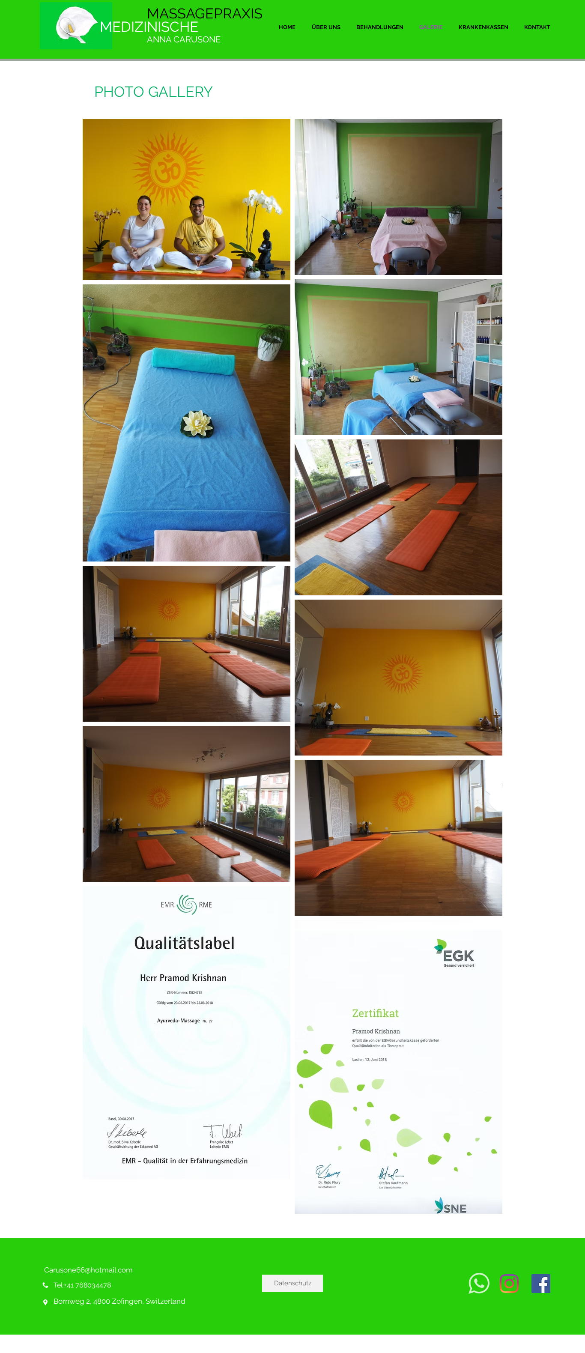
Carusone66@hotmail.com (88, 1270)
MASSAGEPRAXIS (205, 13)
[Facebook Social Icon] (540, 1283)
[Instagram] (509, 1283)
